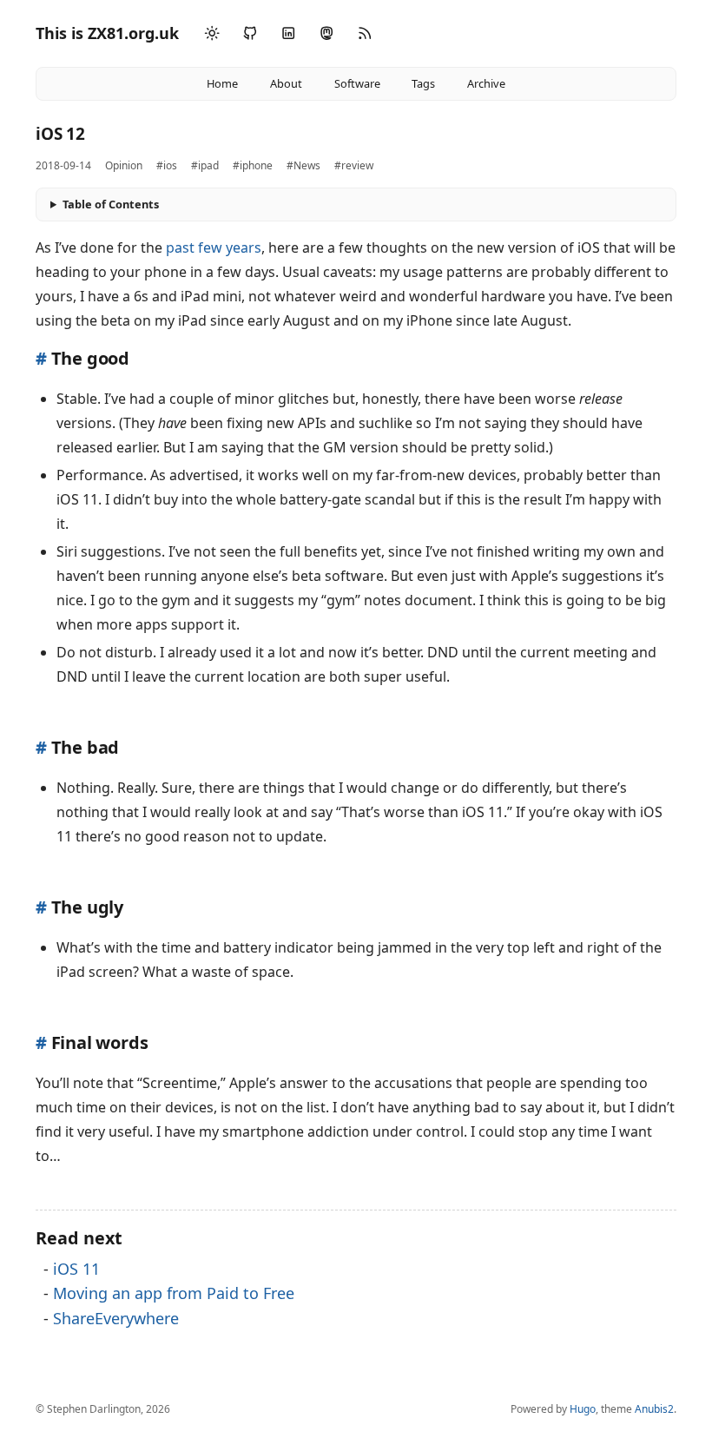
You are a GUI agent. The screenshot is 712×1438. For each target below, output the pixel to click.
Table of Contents (111, 204)
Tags (423, 83)
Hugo (583, 1409)
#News (303, 165)
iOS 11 (76, 1268)
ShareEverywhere (116, 1318)
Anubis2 (654, 1409)
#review (353, 165)
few (210, 247)
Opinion (123, 165)
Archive (486, 83)
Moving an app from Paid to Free (173, 1293)
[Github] (250, 33)
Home (222, 83)
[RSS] (365, 33)
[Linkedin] (288, 33)
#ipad (205, 165)
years (243, 247)
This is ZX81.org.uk (107, 33)
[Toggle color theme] (212, 34)
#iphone (253, 165)
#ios (166, 165)
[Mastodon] (326, 33)
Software (357, 83)
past (180, 247)
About (286, 83)
